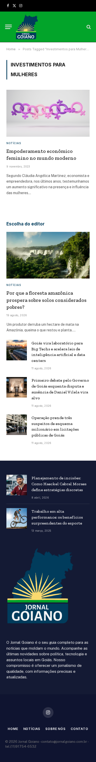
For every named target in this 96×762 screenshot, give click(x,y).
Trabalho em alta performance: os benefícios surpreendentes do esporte (57, 517)
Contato (79, 729)
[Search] (88, 27)
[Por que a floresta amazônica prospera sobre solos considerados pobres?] (48, 255)
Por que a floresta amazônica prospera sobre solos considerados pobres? (46, 300)
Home (13, 729)
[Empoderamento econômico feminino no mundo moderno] (48, 113)
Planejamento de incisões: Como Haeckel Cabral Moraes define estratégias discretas (59, 484)
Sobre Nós (55, 729)
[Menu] (8, 27)
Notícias (31, 729)
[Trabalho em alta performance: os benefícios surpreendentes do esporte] (16, 518)
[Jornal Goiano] (27, 27)
